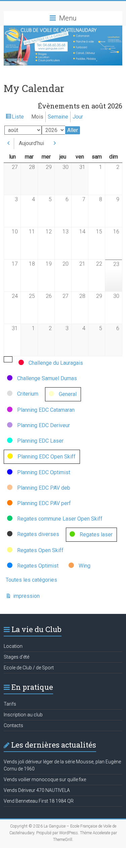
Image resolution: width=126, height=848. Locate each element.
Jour (78, 117)
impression (26, 596)
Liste (18, 118)
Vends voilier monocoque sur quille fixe (45, 779)
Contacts (13, 725)
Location (13, 646)
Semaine (58, 117)
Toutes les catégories (31, 580)
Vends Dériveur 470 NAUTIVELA (37, 790)
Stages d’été (16, 657)
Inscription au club (23, 714)
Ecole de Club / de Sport (29, 667)
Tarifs (10, 704)
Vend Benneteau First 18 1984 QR (39, 801)
